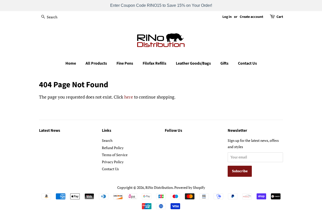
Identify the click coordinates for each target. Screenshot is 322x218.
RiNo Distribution (159, 187)
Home (70, 63)
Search (107, 140)
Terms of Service (115, 154)
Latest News (49, 130)
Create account (251, 16)
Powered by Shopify (189, 187)
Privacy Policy (113, 161)
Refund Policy (113, 147)
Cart (279, 16)
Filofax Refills (154, 63)
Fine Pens (124, 63)
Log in (227, 16)
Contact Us (247, 63)
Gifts (224, 63)
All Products (96, 63)
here (128, 97)
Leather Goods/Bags (193, 63)
